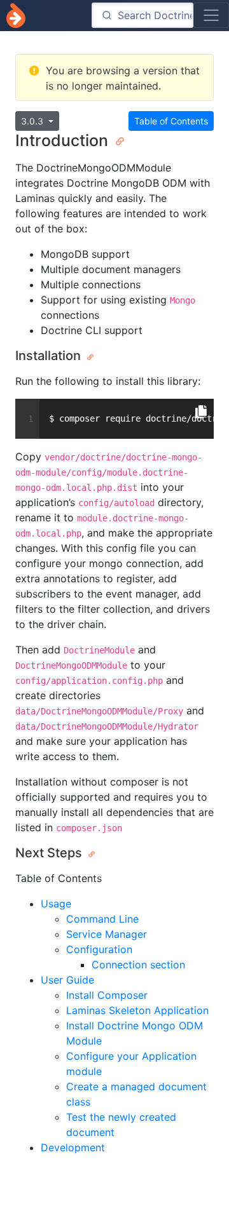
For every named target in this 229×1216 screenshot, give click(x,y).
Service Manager (106, 934)
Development (73, 1147)
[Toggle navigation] (211, 15)
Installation (49, 355)
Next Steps (50, 852)
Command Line (102, 918)
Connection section (138, 964)
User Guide (67, 979)
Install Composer (107, 995)
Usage (56, 903)
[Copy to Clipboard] (201, 412)
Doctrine (15, 15)
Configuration (99, 949)
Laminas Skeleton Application (137, 1010)
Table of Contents (171, 121)
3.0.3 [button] (33, 121)
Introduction (64, 140)
